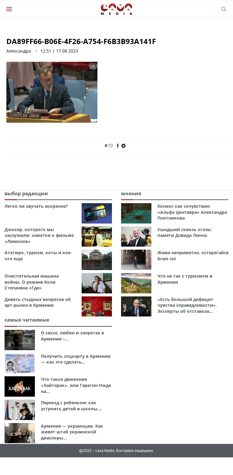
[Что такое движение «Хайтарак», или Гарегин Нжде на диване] (20, 386)
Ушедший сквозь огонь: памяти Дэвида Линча (184, 232)
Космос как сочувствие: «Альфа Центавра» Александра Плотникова (192, 212)
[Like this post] (111, 146)
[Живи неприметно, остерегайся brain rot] (136, 260)
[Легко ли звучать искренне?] (97, 213)
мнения (131, 193)
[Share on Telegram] (123, 146)
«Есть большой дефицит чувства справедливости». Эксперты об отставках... (187, 305)
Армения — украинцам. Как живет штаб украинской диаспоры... (72, 432)
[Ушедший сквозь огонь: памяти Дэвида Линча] (136, 237)
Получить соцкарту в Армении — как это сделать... (75, 359)
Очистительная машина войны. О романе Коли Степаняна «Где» (32, 282)
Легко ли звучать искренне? (36, 206)
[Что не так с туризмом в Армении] (136, 283)
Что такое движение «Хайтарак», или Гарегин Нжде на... (76, 385)
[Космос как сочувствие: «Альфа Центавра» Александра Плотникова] (136, 213)
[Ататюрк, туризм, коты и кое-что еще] (97, 260)
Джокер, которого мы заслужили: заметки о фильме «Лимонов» (39, 235)
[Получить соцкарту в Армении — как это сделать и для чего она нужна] (20, 363)
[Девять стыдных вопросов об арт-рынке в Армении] (97, 306)
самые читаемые (27, 319)
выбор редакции (26, 193)
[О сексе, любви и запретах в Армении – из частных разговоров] (20, 340)
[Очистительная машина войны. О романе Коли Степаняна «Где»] (97, 283)
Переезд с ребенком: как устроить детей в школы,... (71, 406)
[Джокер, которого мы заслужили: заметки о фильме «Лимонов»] (97, 237)
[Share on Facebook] (117, 146)
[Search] (224, 9)
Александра (18, 51)
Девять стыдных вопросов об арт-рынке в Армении (38, 302)
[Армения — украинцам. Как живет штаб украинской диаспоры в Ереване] (20, 433)
